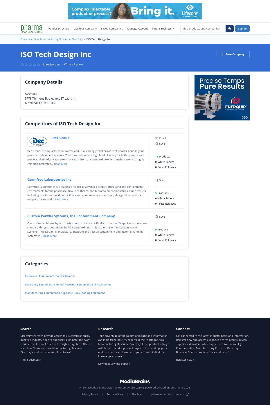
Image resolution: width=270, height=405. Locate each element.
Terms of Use (115, 394)
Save (162, 143)
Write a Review (73, 64)
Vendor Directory (58, 28)
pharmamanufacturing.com (168, 394)
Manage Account (137, 28)
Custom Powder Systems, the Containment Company (71, 216)
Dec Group (60, 137)
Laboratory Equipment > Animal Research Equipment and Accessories (68, 284)
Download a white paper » (114, 363)
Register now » (185, 359)
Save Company (235, 54)
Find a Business (162, 28)
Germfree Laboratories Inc (49, 179)
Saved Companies (112, 28)
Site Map (137, 394)
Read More (61, 164)
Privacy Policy (90, 394)
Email (162, 138)
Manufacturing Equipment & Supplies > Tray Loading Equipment (65, 293)
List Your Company (85, 28)
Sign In (242, 28)
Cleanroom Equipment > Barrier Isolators (50, 276)
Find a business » (31, 359)
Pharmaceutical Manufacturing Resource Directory (51, 39)
